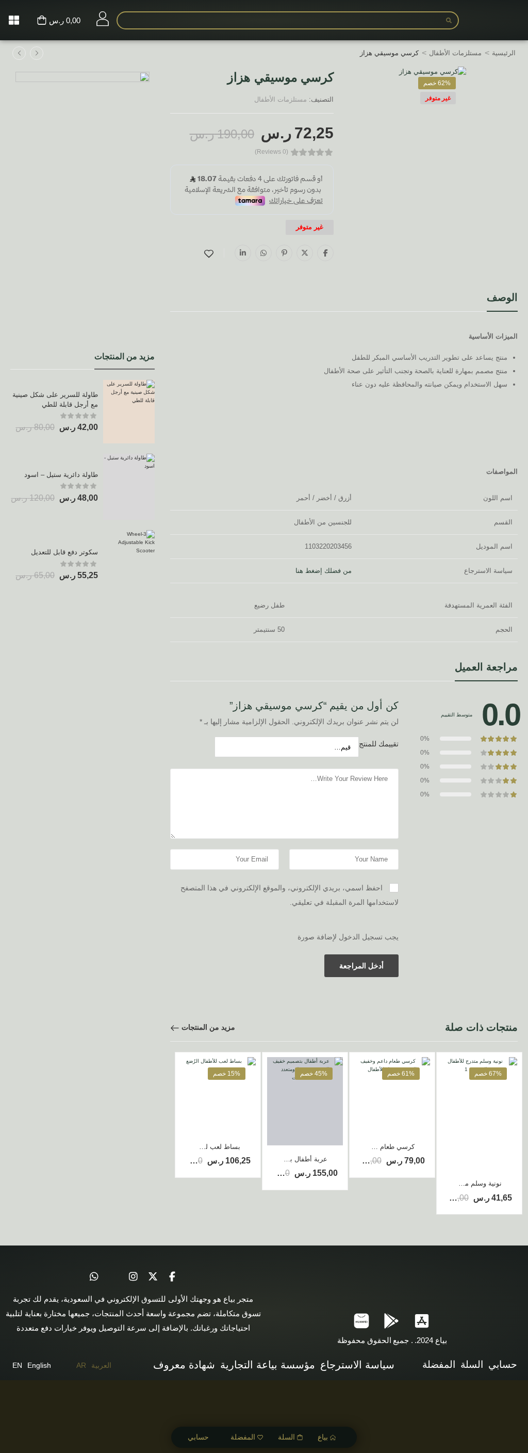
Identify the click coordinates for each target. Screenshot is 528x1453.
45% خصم (313, 1073)
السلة (286, 1437)
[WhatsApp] (263, 253)
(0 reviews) (271, 152)
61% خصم (401, 1073)
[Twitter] (304, 253)
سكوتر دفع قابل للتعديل (64, 552)
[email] (113, 1276)
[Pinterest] (284, 253)
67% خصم (488, 1073)
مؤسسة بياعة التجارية (267, 1364)
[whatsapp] (94, 1276)
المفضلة (242, 1437)
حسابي (198, 1437)
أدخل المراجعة (361, 966)
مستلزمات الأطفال (455, 53)
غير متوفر (438, 98)
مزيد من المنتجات (208, 1027)
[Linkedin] (243, 253)
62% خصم (437, 83)
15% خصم (226, 1073)
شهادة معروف (184, 1364)
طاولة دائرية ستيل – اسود (61, 474)
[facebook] (172, 1276)
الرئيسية (504, 53)
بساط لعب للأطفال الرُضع (203, 1147)
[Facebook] (325, 253)
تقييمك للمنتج (379, 744)
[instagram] (133, 1276)
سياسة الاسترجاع (357, 1364)
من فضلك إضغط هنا (323, 570)
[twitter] (152, 1276)
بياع (323, 1437)
